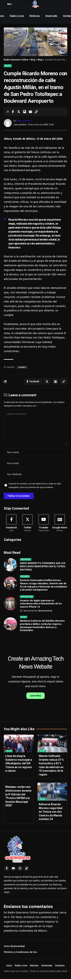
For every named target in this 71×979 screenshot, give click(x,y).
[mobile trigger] (5, 4)
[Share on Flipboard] (24, 112)
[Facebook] (11, 523)
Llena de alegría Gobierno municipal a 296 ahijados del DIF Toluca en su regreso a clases (18, 763)
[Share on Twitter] (18, 112)
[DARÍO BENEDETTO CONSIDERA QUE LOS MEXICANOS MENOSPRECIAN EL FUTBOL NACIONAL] (10, 564)
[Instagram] (20, 868)
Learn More (35, 695)
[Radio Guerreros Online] (36, 4)
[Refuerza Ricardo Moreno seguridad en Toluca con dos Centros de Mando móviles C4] (52, 792)
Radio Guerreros (24, 121)
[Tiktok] (26, 868)
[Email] (30, 112)
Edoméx (25, 576)
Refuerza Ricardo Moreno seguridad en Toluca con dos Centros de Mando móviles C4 (50, 812)
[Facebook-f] (6, 868)
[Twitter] (27, 523)
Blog (7, 66)
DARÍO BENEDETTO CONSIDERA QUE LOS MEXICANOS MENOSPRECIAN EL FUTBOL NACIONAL (43, 566)
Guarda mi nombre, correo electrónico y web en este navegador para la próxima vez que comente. (35, 485)
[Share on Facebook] (12, 112)
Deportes (25, 559)
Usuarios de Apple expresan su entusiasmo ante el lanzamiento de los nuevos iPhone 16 (41, 603)
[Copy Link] (36, 112)
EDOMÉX (22, 367)
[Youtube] (43, 523)
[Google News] (59, 523)
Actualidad (26, 597)
